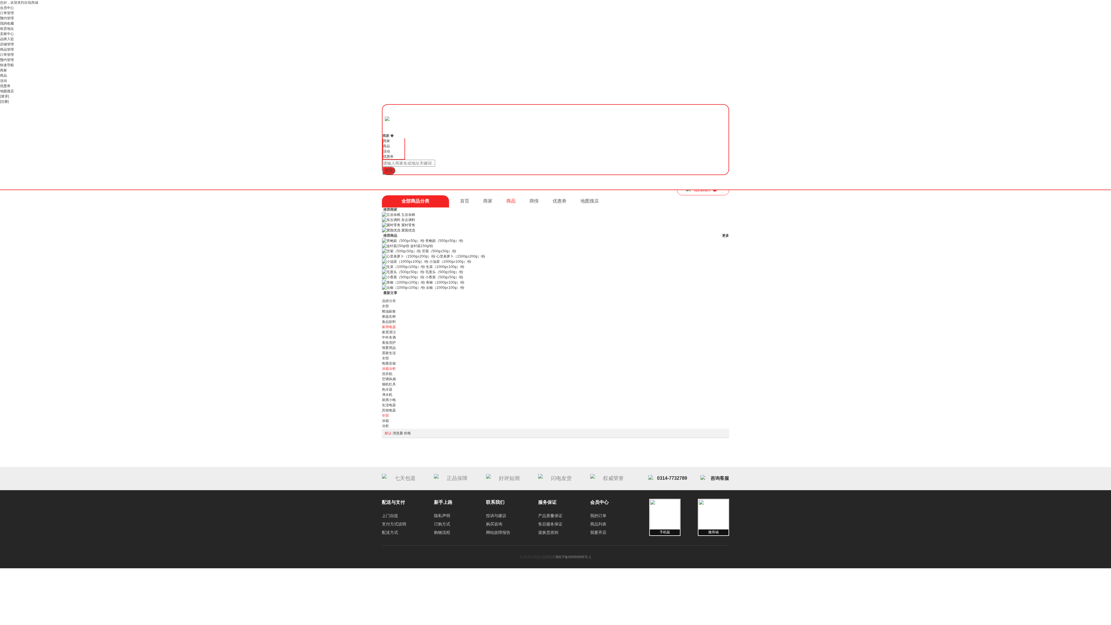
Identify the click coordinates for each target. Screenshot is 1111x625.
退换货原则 (548, 532)
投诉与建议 (496, 515)
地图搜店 (7, 91)
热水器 (387, 389)
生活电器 (389, 405)
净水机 (387, 395)
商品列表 (598, 524)
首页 (464, 200)
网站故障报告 (498, 532)
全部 (385, 306)
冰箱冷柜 (389, 369)
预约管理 (7, 18)
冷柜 (385, 426)
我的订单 (598, 515)
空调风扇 (389, 379)
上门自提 (390, 515)
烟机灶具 (389, 384)
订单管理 (7, 13)
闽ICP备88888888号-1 (573, 557)
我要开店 (598, 532)
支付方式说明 (394, 524)
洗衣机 (387, 374)
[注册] (4, 102)
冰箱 (385, 421)
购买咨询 (494, 524)
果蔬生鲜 (389, 317)
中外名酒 (389, 337)
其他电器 (389, 410)
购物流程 (442, 532)
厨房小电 (389, 400)
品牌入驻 (7, 39)
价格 (407, 433)
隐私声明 (442, 515)
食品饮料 (389, 322)
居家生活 (389, 353)
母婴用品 (389, 348)
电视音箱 (389, 363)
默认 (388, 433)
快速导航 (7, 65)
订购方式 (442, 524)
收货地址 (7, 29)
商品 (3, 75)
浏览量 (398, 433)
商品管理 (7, 49)
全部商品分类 (415, 200)
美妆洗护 (389, 343)
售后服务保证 (550, 524)
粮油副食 (389, 311)
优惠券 (5, 86)
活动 (3, 81)
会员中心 (7, 8)
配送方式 (390, 532)
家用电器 (389, 327)
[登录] (4, 96)
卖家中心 (7, 34)
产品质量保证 (550, 515)
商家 (3, 70)
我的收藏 (7, 23)
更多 (725, 236)
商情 (534, 200)
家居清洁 (389, 332)
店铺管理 (7, 44)
